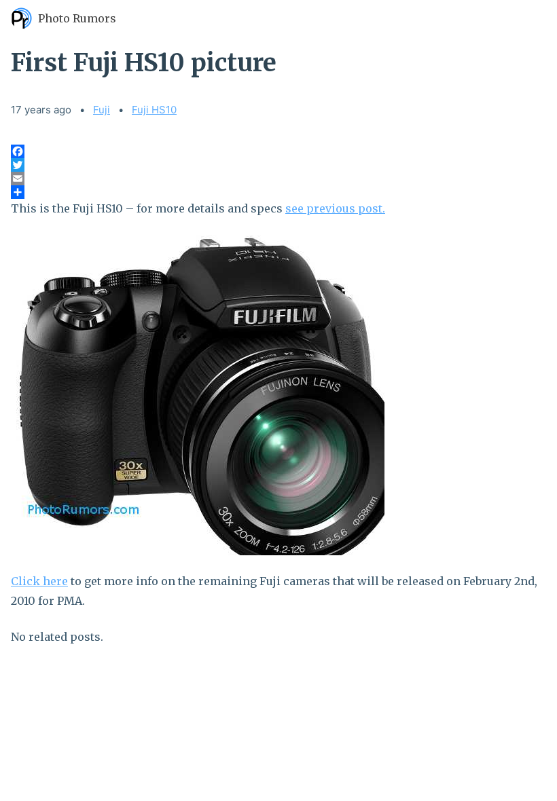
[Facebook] (278, 151)
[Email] (278, 178)
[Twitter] (278, 165)
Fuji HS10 (154, 109)
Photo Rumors (77, 18)
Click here (39, 581)
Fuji (101, 109)
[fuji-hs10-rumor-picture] (278, 395)
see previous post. (335, 208)
